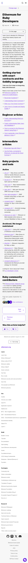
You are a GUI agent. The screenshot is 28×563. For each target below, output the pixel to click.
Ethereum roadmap (6, 510)
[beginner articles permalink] (1, 114)
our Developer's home (11, 270)
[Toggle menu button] (25, 3)
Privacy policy (14, 550)
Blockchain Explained (11, 98)
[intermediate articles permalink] (1, 143)
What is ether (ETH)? (6, 361)
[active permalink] (1, 169)
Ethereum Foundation (6, 489)
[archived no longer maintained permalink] (1, 224)
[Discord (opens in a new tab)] (20, 536)
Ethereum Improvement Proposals (10, 522)
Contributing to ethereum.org (8, 480)
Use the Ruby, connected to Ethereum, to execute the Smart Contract (13, 153)
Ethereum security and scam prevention (11, 379)
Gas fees (3, 373)
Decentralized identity (7, 420)
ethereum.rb (8, 248)
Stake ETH (4, 423)
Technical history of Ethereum (8, 516)
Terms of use (14, 553)
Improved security (5, 513)
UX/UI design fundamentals (8, 456)
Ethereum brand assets (14, 542)
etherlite (7, 243)
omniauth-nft (8, 208)
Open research (5, 519)
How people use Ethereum (8, 384)
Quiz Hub (3, 381)
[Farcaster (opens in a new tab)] (12, 536)
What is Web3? (5, 367)
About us (14, 540)
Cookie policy (14, 556)
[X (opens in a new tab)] (16, 536)
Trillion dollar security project (8, 531)
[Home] (2, 3)
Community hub (5, 471)
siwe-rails (7, 189)
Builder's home (5, 435)
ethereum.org (6, 347)
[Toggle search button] (22, 3)
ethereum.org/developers (10, 94)
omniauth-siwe (9, 201)
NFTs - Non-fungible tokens (8, 411)
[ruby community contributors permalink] (1, 279)
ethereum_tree (9, 234)
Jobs (14, 548)
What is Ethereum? (6, 358)
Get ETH (3, 402)
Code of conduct (14, 545)
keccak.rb (8, 179)
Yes (7, 329)
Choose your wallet (6, 399)
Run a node (4, 376)
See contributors (18, 302)
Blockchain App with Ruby (12, 148)
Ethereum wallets (5, 364)
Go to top (15, 342)
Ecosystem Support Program (9, 495)
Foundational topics (6, 453)
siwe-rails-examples (10, 194)
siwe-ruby (8, 184)
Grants (3, 450)
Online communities (6, 474)
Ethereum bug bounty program (9, 486)
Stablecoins (4, 408)
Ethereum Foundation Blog (8, 492)
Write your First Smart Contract (14, 103)
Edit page (16, 25)
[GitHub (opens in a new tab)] (8, 536)
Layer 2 (3, 426)
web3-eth (7, 229)
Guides (3, 396)
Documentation (5, 441)
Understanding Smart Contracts (14, 101)
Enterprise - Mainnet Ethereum (9, 459)
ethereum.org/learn (10, 92)
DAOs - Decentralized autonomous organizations (13, 417)
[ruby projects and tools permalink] (1, 163)
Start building (4, 444)
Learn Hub (4, 355)
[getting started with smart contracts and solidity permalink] (1, 77)
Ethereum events (5, 477)
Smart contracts (5, 370)
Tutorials (3, 438)
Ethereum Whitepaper (6, 507)
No (16, 329)
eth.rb (6, 173)
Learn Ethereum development (8, 447)
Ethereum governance (7, 525)
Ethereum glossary (6, 387)
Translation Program (6, 483)
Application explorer (6, 405)
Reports (3, 528)
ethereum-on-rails (10, 215)
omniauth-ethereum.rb (11, 261)
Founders (3, 462)
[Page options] (11, 25)
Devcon (4, 498)
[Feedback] (25, 560)
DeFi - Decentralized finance (8, 414)
